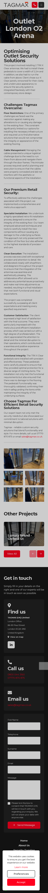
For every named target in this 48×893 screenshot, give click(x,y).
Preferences (21, 874)
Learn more (21, 867)
